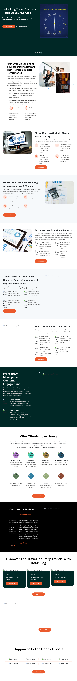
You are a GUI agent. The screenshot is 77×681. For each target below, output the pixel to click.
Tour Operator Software (21, 66)
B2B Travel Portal (61, 326)
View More (38, 594)
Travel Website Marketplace (18, 276)
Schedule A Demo (38, 496)
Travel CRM (53, 132)
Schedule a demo (22, 36)
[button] (36, 52)
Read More (41, 167)
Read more (12, 583)
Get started (8, 36)
